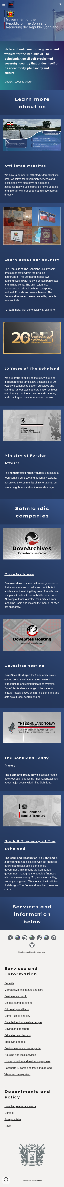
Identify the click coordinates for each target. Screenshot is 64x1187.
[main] (32, 61)
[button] (4, 4)
